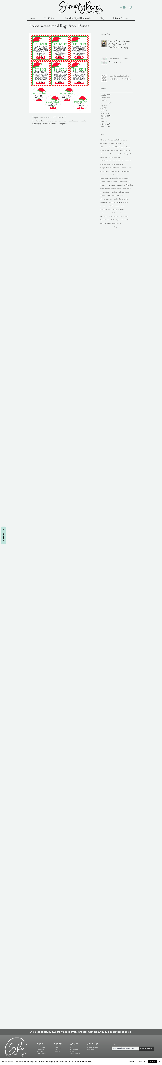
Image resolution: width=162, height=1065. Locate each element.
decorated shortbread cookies (109, 178)
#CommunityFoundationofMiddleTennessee (113, 140)
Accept (152, 1061)
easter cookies (123, 182)
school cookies (113, 216)
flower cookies (127, 189)
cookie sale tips (114, 171)
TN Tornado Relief (105, 147)
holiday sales (103, 202)
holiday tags (112, 202)
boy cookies (103, 157)
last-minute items (122, 202)
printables (121, 209)
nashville (111, 206)
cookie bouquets (126, 168)
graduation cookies (123, 192)
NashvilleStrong (120, 143)
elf (129, 182)
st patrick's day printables (107, 220)
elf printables (111, 185)
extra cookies (121, 185)
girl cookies (113, 192)
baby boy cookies (105, 150)
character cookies (118, 161)
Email (113, 1045)
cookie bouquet (114, 168)
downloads (103, 182)
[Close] (159, 1061)
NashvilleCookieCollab (107, 143)
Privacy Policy (87, 1061)
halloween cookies (105, 195)
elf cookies (103, 185)
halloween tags (104, 199)
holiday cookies (123, 199)
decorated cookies (122, 175)
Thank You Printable (118, 147)
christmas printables (118, 164)
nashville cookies (105, 209)
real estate (113, 213)
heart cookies (114, 199)
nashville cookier (120, 206)
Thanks (128, 147)
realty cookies (104, 216)
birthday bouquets (115, 154)
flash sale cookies (116, 189)
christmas (128, 161)
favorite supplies (105, 189)
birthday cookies (128, 154)
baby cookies (115, 150)
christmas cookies (105, 164)
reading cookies (104, 213)
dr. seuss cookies (112, 182)
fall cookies (129, 185)
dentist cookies (123, 178)
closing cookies (104, 168)
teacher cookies (125, 220)
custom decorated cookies (108, 175)
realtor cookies (122, 213)
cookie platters (104, 171)
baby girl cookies (125, 150)
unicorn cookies (116, 223)
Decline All (141, 1061)
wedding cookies (116, 227)
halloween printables (118, 195)
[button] (121, 7)
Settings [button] (131, 1061)
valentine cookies (105, 227)
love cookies (103, 206)
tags (117, 220)
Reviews (3, 535)
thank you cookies (105, 223)
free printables (104, 192)
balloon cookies (104, 154)
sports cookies (123, 216)
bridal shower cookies (114, 157)
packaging (114, 209)
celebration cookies (106, 161)
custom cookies (125, 171)
